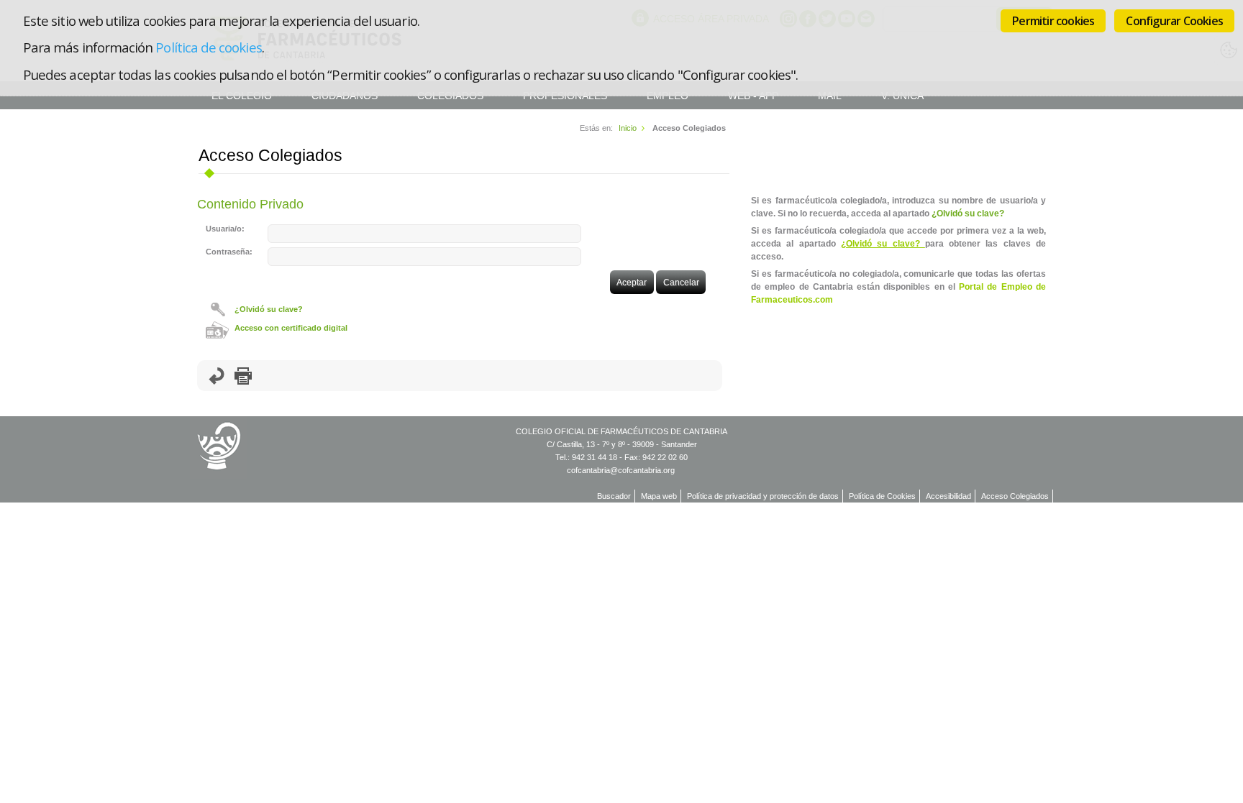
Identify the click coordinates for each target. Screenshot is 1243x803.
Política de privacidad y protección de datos (763, 496)
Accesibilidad (948, 496)
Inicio (628, 128)
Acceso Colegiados (1015, 496)
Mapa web (659, 496)
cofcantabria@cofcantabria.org (621, 470)
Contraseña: (229, 251)
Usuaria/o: (225, 228)
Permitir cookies (1053, 21)
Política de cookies (208, 47)
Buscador (614, 496)
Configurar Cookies (1174, 21)
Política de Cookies (882, 496)
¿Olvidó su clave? (269, 309)
